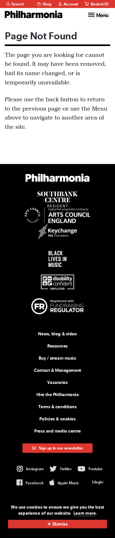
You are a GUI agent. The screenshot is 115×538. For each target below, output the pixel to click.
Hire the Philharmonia (57, 394)
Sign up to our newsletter (60, 448)
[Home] (33, 14)
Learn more (84, 513)
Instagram (35, 469)
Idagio (97, 482)
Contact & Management (57, 370)
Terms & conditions (57, 406)
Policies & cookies (57, 419)
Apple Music (68, 483)
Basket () (99, 4)
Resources (57, 346)
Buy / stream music (57, 358)
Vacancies (57, 382)
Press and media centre (57, 431)
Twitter (66, 469)
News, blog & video (57, 334)
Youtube (95, 469)
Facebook (34, 483)
